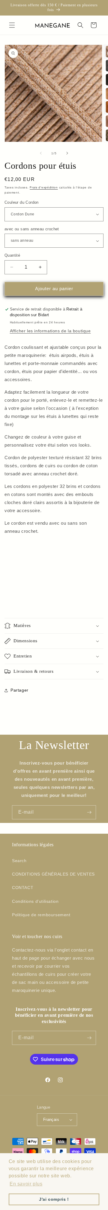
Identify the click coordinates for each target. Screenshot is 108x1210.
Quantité (12, 255)
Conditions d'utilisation (35, 901)
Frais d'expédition (44, 187)
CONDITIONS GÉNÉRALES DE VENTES (53, 874)
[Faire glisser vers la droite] (67, 153)
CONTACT (22, 887)
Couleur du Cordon (21, 202)
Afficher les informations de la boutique (50, 330)
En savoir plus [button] (26, 1183)
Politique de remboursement (41, 914)
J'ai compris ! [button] (54, 1199)
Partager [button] (19, 690)
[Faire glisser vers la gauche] (40, 153)
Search (19, 860)
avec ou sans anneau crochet (31, 229)
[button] (12, 25)
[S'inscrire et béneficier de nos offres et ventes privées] (89, 812)
